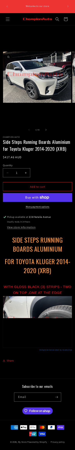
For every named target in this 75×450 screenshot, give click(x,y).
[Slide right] (46, 130)
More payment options (37, 206)
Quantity (7, 165)
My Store (22, 442)
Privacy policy (58, 442)
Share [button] (10, 360)
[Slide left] (29, 130)
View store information (21, 227)
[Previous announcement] (7, 6)
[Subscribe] (56, 397)
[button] (7, 19)
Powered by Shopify (37, 442)
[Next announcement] (68, 6)
